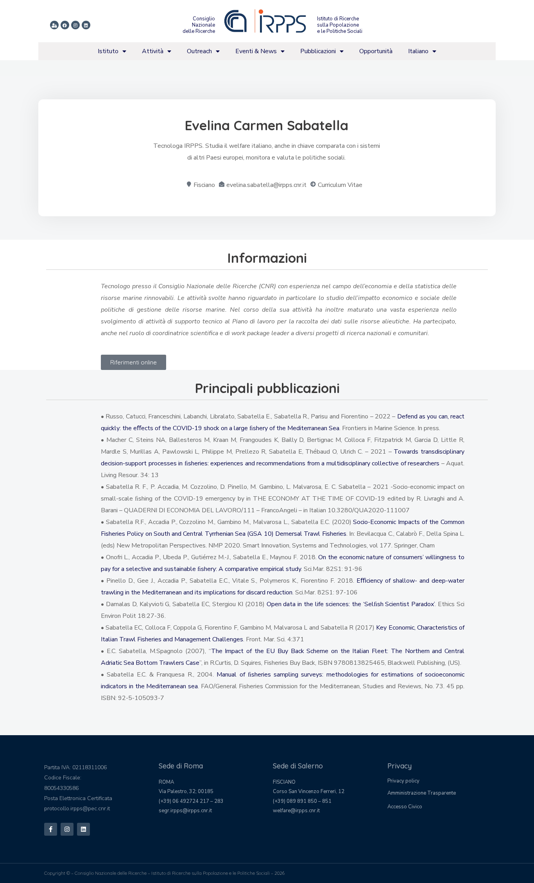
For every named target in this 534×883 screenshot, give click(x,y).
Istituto (108, 51)
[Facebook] (65, 25)
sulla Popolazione (338, 25)
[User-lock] (54, 25)
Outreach (199, 51)
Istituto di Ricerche (338, 18)
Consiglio (204, 18)
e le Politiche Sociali (339, 31)
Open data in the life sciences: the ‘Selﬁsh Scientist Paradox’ (351, 604)
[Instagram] (75, 25)
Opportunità (375, 51)
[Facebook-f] (50, 829)
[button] (133, 362)
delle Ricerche (199, 31)
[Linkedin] (86, 25)
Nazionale (203, 25)
